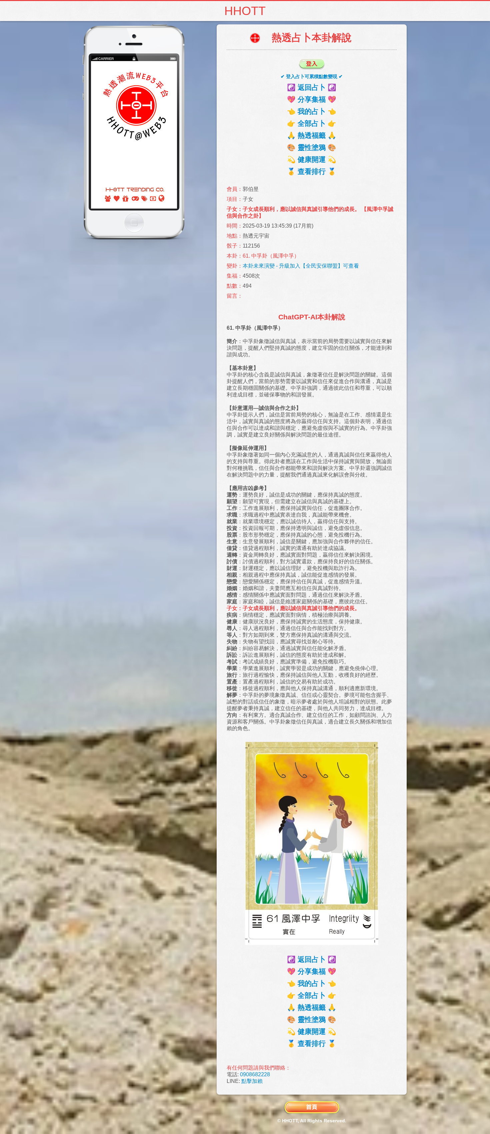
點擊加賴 (252, 1081)
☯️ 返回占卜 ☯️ (311, 87)
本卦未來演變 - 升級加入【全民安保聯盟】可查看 (301, 266)
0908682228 (255, 1074)
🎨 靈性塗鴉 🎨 (311, 147)
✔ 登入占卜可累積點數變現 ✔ (312, 76)
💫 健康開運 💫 (311, 159)
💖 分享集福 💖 (311, 99)
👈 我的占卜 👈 (311, 111)
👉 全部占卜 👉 (311, 123)
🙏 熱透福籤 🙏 (311, 135)
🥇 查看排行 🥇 (311, 171)
